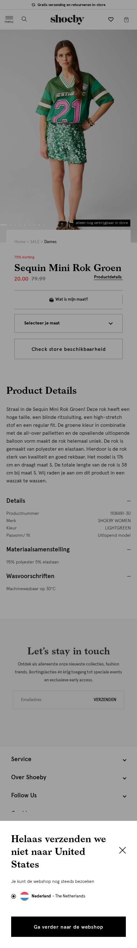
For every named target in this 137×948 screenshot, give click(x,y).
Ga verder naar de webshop (68, 927)
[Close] (122, 851)
